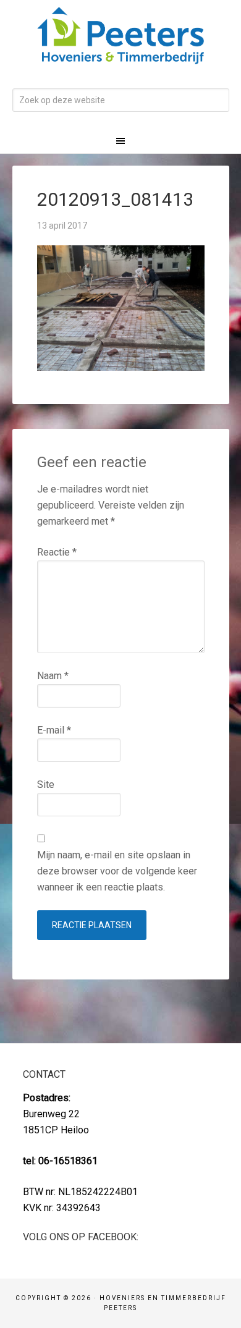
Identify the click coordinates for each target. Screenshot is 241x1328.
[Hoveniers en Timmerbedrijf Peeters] (120, 56)
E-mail (54, 730)
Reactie (57, 552)
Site (45, 784)
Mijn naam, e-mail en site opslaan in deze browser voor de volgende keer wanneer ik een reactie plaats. (117, 871)
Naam (53, 676)
